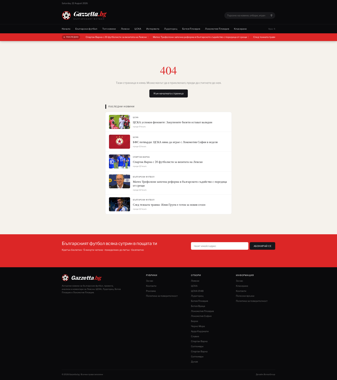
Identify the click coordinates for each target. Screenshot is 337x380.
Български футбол (86, 28)
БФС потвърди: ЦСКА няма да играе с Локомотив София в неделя (175, 142)
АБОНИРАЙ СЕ (263, 246)
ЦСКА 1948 (197, 291)
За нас (149, 280)
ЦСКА (137, 28)
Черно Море (198, 326)
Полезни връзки (245, 295)
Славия (195, 336)
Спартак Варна (141, 157)
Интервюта (152, 28)
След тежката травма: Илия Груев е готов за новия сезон (169, 205)
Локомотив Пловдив (217, 28)
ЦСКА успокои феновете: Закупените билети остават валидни (172, 122)
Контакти (151, 285)
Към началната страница (169, 93)
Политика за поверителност (162, 295)
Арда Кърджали (200, 331)
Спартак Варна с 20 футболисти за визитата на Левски (109, 37)
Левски (125, 28)
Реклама (151, 291)
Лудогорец (170, 28)
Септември (197, 346)
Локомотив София (201, 316)
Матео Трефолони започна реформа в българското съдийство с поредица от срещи (193, 37)
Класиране (240, 28)
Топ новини (109, 28)
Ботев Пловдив (191, 28)
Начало (66, 28)
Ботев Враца (198, 306)
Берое (194, 321)
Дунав (194, 361)
